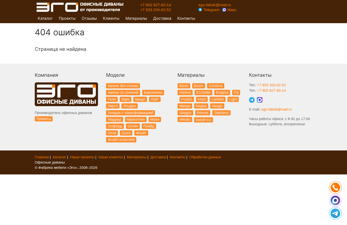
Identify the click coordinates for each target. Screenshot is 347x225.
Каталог (59, 157)
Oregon (185, 113)
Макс (232, 9)
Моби (154, 119)
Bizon (183, 86)
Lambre (217, 99)
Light (233, 99)
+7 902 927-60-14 (155, 5)
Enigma (222, 92)
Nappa (201, 106)
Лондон (129, 106)
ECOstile (203, 92)
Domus (185, 92)
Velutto (184, 119)
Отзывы (89, 18)
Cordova (215, 86)
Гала (112, 99)
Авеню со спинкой (123, 92)
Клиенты (111, 18)
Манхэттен (136, 119)
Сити (112, 133)
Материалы (136, 157)
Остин (133, 126)
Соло (126, 133)
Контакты (186, 18)
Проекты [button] (67, 18)
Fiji (236, 92)
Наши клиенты (110, 157)
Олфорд (115, 126)
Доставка (162, 18)
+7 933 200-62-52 (155, 9)
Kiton (202, 99)
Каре (125, 99)
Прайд (148, 126)
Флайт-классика (121, 140)
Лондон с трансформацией (130, 113)
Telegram (211, 9)
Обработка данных (205, 157)
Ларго (113, 106)
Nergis (217, 106)
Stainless (221, 113)
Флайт (141, 133)
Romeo (202, 113)
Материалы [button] (136, 18)
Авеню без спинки (123, 86)
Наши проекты (82, 157)
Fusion (186, 99)
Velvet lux (203, 120)
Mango (184, 106)
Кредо (140, 99)
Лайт (155, 99)
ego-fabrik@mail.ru (214, 5)
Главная (42, 157)
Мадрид (114, 119)
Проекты (44, 119)
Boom (198, 86)
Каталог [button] (45, 18)
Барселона (153, 92)
